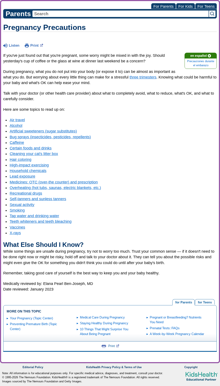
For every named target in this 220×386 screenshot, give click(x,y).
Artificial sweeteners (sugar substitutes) (43, 131)
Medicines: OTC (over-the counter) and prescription (54, 182)
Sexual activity (22, 205)
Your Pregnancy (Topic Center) (31, 318)
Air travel (17, 120)
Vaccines (17, 227)
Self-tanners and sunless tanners (38, 199)
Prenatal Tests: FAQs (165, 328)
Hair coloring (20, 159)
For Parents (163, 6)
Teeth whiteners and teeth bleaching (41, 221)
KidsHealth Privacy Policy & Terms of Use (114, 367)
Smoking (17, 210)
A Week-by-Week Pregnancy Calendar (177, 334)
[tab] (205, 301)
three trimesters (143, 77)
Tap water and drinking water (34, 216)
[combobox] (120, 14)
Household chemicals (28, 171)
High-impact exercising (29, 165)
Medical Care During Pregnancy (102, 317)
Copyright (190, 367)
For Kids (185, 6)
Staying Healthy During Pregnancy (104, 323)
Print (34, 45)
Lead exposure (22, 176)
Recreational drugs (26, 193)
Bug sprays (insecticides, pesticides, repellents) (50, 137)
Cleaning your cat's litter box (34, 154)
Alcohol (16, 125)
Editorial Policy (33, 367)
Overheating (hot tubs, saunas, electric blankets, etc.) (55, 188)
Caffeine (17, 142)
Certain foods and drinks (31, 148)
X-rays (15, 233)
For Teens (206, 6)
